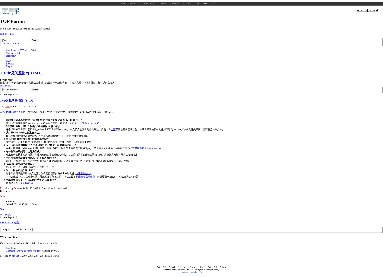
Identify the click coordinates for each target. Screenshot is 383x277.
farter (7, 106)
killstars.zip (28, 183)
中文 (22, 50)
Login (9, 66)
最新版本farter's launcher (149, 148)
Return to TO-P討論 (10, 222)
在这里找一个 (83, 173)
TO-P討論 (31, 50)
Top (2, 209)
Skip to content (7, 33)
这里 (113, 129)
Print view (11, 56)
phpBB (15, 256)
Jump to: (6, 229)
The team (10, 250)
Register (10, 63)
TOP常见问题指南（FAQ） (22, 73)
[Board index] (10, 14)
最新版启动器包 (86, 176)
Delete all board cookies (28, 250)
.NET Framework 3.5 (89, 123)
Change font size (14, 53)
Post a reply (5, 85)
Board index (12, 50)
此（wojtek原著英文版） (15, 112)
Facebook (185, 272)
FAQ (8, 61)
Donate (194, 272)
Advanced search (10, 43)
